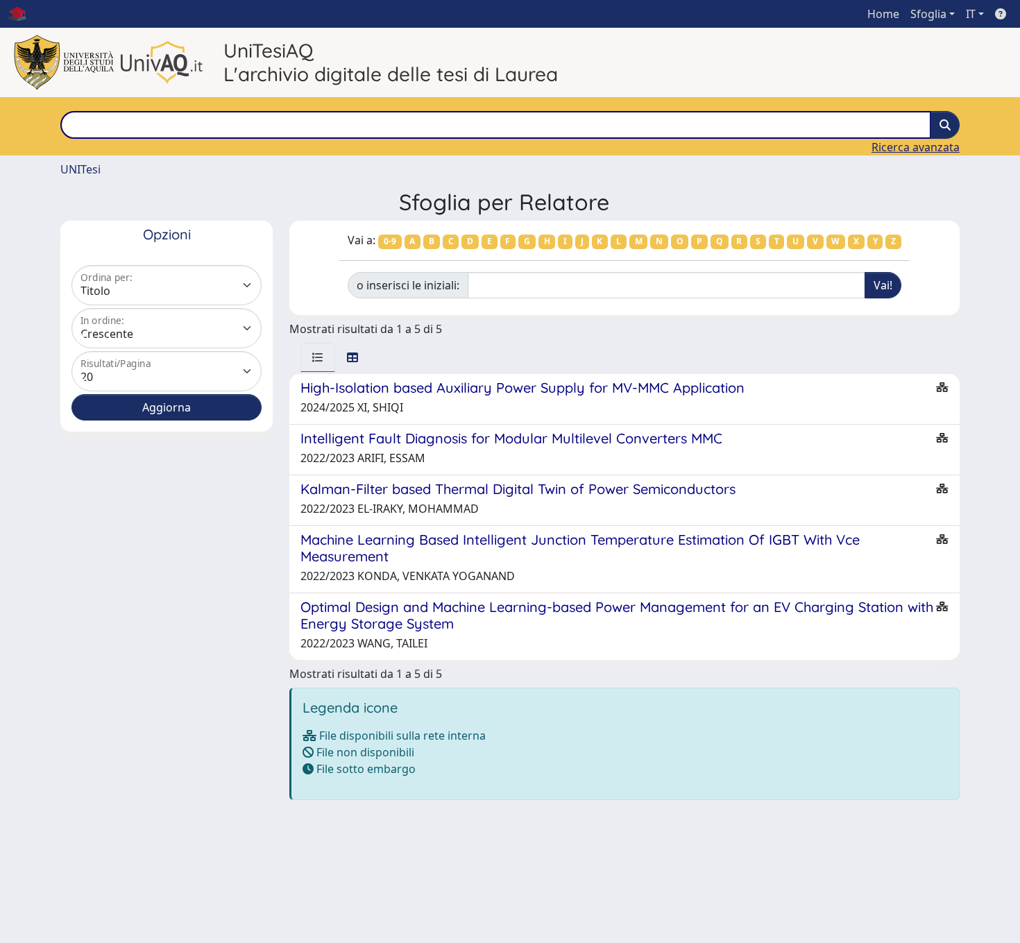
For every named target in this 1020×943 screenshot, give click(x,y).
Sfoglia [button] (928, 14)
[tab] (317, 357)
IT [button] (971, 14)
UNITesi (80, 169)
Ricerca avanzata (916, 147)
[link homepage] (22, 14)
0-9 (390, 241)
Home (883, 14)
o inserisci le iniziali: (408, 285)
